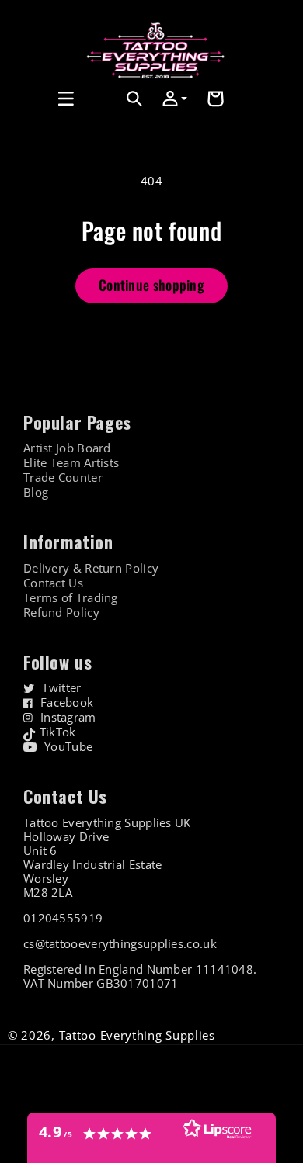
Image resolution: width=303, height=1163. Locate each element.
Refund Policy (61, 612)
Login (101, 116)
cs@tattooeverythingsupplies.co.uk (120, 943)
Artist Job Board (67, 448)
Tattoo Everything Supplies (137, 1035)
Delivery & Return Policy (90, 568)
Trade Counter (63, 477)
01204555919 (63, 918)
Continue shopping (151, 285)
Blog (35, 492)
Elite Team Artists (71, 462)
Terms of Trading (70, 597)
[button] (29, 98)
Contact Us (53, 583)
